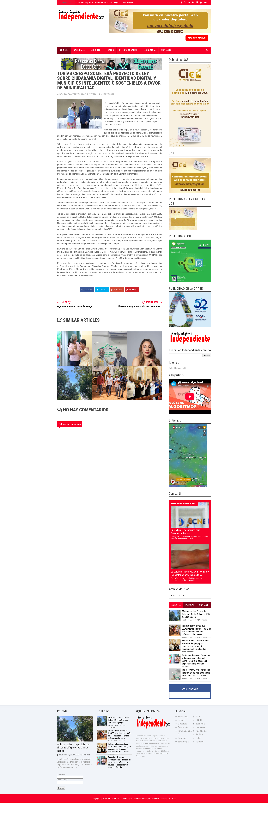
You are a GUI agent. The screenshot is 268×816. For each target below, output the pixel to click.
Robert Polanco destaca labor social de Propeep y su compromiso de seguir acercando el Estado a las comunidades (195, 646)
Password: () (62, 780)
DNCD (199, 720)
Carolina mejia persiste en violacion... (140, 306)
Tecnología (183, 741)
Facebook (88, 290)
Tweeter (103, 290)
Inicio (65, 50)
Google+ (118, 290)
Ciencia (181, 720)
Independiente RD (116, 799)
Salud (111, 50)
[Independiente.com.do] (153, 728)
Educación (183, 727)
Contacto (166, 50)
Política (199, 734)
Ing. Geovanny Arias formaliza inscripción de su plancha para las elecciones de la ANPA (196, 672)
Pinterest (132, 290)
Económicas (150, 50)
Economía (200, 723)
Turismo (200, 741)
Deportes (96, 50)
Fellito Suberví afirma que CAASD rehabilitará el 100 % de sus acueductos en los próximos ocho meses (196, 630)
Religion (182, 738)
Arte (198, 716)
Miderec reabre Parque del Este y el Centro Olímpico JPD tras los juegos (90, 2)
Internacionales (128, 50)
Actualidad (183, 716)
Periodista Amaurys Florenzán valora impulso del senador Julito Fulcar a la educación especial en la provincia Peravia (196, 661)
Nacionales (79, 50)
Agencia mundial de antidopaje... (76, 306)
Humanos (200, 727)
